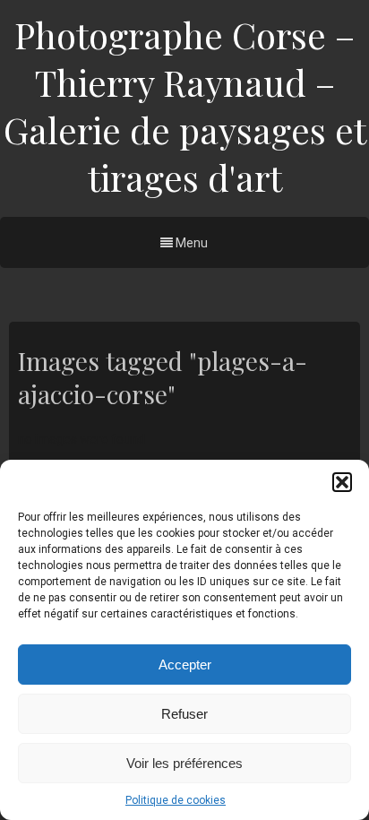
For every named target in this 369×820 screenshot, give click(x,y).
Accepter (185, 664)
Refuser (184, 713)
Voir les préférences (184, 763)
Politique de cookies (175, 800)
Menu (190, 243)
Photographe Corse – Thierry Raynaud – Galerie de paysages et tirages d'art (185, 106)
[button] (342, 482)
